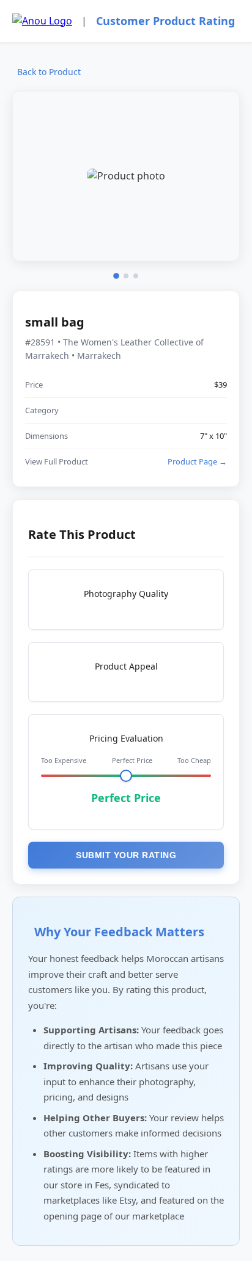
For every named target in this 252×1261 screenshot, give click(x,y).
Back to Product (49, 72)
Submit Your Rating (126, 855)
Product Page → (197, 461)
